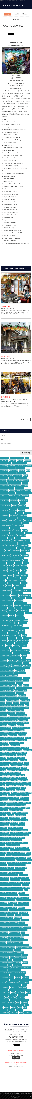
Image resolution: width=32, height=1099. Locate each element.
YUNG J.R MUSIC (5, 957)
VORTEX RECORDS (6, 940)
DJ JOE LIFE (4, 570)
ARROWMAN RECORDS (21, 478)
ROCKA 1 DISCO (5, 830)
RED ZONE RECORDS (20, 815)
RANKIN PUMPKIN (12, 807)
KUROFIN (4, 710)
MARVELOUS (14, 732)
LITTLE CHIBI (13, 720)
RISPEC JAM (19, 827)
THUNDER (4, 915)
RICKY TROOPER (23, 820)
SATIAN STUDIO (19, 847)
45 (8, 458)
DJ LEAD (24, 570)
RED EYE (4, 815)
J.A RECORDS (4, 672)
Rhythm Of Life (14, 820)
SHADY (28, 852)
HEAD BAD (24, 645)
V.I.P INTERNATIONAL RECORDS (8, 935)
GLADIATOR (4, 632)
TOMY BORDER (18, 917)
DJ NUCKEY (4, 577)
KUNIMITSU (26, 707)
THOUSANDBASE (24, 912)
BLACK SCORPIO (5, 510)
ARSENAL (4, 480)
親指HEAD (14, 1007)
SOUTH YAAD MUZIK (15, 880)
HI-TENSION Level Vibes (7, 652)
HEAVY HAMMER (5, 647)
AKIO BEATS (12, 468)
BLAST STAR (22, 510)
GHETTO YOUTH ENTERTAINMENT (9, 630)
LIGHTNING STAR (16, 717)
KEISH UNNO (10, 697)
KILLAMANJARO (15, 700)
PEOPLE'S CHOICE (6, 792)
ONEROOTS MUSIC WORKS (17, 782)
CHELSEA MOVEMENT (6, 540)
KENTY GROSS (24, 697)
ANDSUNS (22, 470)
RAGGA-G (4, 805)
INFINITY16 (20, 667)
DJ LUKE (3, 572)
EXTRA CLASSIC (12, 610)
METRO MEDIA (5, 742)
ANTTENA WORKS (22, 473)
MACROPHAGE (12, 725)
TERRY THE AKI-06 (14, 910)
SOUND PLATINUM (24, 877)
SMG (26, 867)
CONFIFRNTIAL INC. (24, 545)
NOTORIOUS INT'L (23, 777)
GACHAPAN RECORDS (6, 625)
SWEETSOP (4, 902)
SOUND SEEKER (5, 880)
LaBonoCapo (4, 712)
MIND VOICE (4, 750)
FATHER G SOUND (20, 612)
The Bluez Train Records (26, 910)
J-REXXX (22, 670)
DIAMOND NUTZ (5, 560)
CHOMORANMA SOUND (18, 540)
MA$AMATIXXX (25, 722)
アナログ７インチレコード (20, 972)
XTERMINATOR (28, 947)
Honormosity (4, 660)
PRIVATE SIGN (13, 800)
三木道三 (3, 992)
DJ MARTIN (22, 572)
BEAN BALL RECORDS (6, 503)
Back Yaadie (12, 493)
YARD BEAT (18, 950)
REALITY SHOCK (18, 810)
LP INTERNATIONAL (23, 720)
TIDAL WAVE (11, 915)
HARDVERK (25, 642)
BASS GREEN (21, 498)
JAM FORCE (19, 677)
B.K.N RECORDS (19, 488)
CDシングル (4, 535)
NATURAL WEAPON (25, 765)
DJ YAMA (23, 585)
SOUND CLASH (5, 875)
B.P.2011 (12, 490)
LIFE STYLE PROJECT (21, 715)
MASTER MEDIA (5, 737)
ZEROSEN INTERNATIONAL (7, 962)
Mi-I (11, 742)
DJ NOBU (17, 575)
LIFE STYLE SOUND (6, 717)
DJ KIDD (11, 570)
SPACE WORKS (26, 880)
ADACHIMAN (4, 465)
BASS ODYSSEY (23, 500)
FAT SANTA (28, 612)
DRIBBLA (17, 602)
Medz (17, 740)
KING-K (3, 702)
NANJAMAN (20, 762)
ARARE (25, 475)
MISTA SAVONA (13, 750)
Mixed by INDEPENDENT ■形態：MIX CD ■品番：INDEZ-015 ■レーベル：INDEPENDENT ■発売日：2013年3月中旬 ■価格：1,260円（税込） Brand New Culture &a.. (16, 362)
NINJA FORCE (4, 772)
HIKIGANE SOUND (5, 655)
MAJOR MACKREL (5, 732)
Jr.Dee (20, 685)
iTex (17, 670)
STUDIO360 (21, 892)
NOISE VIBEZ (21, 775)
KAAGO (3, 692)
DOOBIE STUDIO (27, 590)
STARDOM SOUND (17, 885)
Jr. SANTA (26, 685)
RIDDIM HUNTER (5, 822)
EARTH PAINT (18, 605)
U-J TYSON (28, 927)
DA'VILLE (8, 550)
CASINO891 (18, 530)
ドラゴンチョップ (25, 982)
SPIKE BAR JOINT (16, 882)
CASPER (25, 530)
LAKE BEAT (12, 712)
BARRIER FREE (5, 498)
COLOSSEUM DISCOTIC (12, 545)
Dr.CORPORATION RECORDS (8, 600)
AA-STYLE (20, 460)
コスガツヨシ (26, 977)
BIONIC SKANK (5, 508)
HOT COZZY (20, 660)
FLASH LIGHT (4, 617)
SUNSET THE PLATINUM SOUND (15, 897)
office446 (21, 780)
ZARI (12, 957)
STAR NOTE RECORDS (6, 887)
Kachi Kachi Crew (11, 692)
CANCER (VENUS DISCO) (7, 525)
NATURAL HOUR (14, 765)
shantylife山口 (10, 855)
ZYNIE (10, 965)
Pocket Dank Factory (6, 797)
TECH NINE (21, 907)
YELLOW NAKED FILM (16, 955)
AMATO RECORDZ (14, 470)
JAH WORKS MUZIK (13, 675)
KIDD (8, 700)
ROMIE (12, 835)
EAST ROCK (4, 607)
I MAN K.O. (4, 667)
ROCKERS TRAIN (5, 832)
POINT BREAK (16, 797)
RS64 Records (25, 835)
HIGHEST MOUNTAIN (25, 652)
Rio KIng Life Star (5, 825)
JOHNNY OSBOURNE (6, 685)
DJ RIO (3, 580)
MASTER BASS (22, 735)
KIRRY (3, 707)
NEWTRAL (18, 767)
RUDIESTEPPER (5, 840)
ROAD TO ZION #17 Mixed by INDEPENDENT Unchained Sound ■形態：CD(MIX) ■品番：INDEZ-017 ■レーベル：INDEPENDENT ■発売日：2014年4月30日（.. (15, 405)
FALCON (3, 612)
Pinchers (21, 795)
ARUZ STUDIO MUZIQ (13, 480)
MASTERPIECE (14, 737)
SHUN (29, 857)
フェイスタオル (14, 987)
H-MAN (3, 642)
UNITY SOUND (5, 932)
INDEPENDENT (12, 667)
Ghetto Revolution (24, 627)
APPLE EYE (10, 475)
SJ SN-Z (16, 865)
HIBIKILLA (16, 652)
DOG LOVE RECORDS (6, 590)
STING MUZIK (11, 890)
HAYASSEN (16, 645)
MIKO (15, 747)
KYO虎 (9, 710)
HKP (24, 657)
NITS (19, 772)
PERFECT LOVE (21, 792)
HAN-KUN (18, 642)
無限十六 (3, 1002)
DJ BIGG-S (10, 565)
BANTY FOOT (26, 495)
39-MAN (3, 458)
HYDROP (26, 662)
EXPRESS (4, 610)
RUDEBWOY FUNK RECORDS (18, 837)
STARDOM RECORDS (6, 885)
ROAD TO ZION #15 (7, 358)
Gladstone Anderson (13, 632)
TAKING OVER (18, 905)
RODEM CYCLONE (26, 832)
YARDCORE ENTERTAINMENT (8, 952)
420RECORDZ (21, 458)
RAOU (28, 807)
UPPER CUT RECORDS (15, 932)
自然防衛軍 (7, 1007)
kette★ (3, 700)
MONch (14, 755)
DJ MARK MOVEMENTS (13, 572)
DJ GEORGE (4, 567)
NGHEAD (10, 770)
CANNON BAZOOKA (19, 525)
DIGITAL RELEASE (6, 443)
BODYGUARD (28, 513)
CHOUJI (27, 540)
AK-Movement (12, 465)
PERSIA (29, 792)
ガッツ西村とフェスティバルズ (8, 977)
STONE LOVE (20, 890)
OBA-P (15, 780)
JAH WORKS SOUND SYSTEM (8, 677)
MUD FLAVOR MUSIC (6, 760)
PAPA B (24, 787)
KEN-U (17, 697)
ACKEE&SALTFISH (17, 463)
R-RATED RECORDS (11, 802)
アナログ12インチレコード (7, 972)
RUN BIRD (19, 840)
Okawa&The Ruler (5, 782)
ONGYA (3, 785)
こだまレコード (15, 967)
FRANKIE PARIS (5, 620)
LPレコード (4, 722)
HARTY (3, 645)
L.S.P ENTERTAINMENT (18, 710)
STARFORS (25, 885)
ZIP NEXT (25, 962)
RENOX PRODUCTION (15, 817)
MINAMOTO (26, 747)
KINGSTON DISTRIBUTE (19, 705)
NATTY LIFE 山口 (5, 765)
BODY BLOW (20, 513)
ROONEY (18, 835)
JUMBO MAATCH (5, 687)
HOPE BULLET (12, 660)
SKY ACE (23, 865)
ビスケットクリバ (5, 987)
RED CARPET (25, 812)
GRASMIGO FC (12, 637)
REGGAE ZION (5, 817)
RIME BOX (22, 822)
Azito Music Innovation (16, 485)
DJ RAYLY (24, 577)
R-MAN (3, 802)
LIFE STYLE (4, 715)
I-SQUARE (4, 665)
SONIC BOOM (12, 872)
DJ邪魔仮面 (11, 587)
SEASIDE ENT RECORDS (24, 850)
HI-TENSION (26, 650)
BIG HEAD (15, 505)
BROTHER (4, 520)
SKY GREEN (4, 867)
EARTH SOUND (27, 605)
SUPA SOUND (4, 900)
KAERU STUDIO (20, 692)
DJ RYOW (9, 580)
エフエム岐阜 (13, 975)
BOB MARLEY (12, 513)
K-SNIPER (24, 690)
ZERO (10, 960)
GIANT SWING (21, 630)
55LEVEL (13, 458)
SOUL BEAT (20, 872)
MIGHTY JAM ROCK (15, 745)
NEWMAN (11, 767)
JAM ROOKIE (27, 677)
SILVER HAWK (20, 860)
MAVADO (22, 737)
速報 (25, 1007)
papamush (4, 790)
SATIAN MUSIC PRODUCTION (13, 845)
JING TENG (19, 682)
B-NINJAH (26, 485)
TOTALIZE (23, 922)
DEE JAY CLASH (16, 555)
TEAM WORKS (14, 907)
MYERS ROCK (23, 760)
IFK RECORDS (27, 665)
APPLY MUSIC (19, 475)
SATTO (27, 847)
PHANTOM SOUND (13, 795)
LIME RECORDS (5, 720)
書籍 (11, 997)
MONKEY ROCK (22, 755)
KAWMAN (15, 695)
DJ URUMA (9, 585)
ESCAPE (29, 607)
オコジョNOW (22, 975)
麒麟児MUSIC (28, 1012)
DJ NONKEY (24, 575)
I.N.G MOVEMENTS (17, 665)
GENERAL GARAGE (18, 625)
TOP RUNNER (4, 922)
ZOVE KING (4, 965)
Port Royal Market (24, 797)
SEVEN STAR (11, 852)
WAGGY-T (4, 942)
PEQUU (13, 792)
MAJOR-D (22, 730)
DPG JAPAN (22, 597)
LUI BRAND (17, 722)
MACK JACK (4, 725)
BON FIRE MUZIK (5, 515)
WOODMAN (19, 947)
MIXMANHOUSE (27, 750)
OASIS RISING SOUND (6, 780)
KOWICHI (9, 707)
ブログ (17, 19)
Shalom (3, 855)
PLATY (27, 795)
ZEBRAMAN (24, 957)
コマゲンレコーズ (5, 980)
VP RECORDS (15, 940)
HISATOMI (19, 657)
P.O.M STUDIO (10, 787)
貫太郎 (20, 1007)
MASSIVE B (4, 735)
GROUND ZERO (27, 637)
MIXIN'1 (20, 750)
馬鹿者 (21, 1012)
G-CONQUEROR (5, 622)
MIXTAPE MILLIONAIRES (7, 752)
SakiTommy (25, 842)
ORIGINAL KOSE (11, 785)
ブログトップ (5, 430)
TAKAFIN (3, 905)
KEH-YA (3, 697)
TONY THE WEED (16, 920)
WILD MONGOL (25, 945)
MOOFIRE (4, 757)
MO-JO (25, 752)
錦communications (5, 1012)
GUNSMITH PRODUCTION (23, 640)
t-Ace (10, 902)
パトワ (24, 985)
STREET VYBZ (14, 892)
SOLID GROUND (21, 870)
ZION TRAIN (18, 962)
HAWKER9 (9, 645)
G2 (17, 622)
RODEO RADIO (5, 835)
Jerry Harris (4, 682)
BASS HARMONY (5, 500)
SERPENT (4, 852)
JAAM (11, 672)
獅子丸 (18, 1002)
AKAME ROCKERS (21, 465)
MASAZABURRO (23, 732)
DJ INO (20, 567)
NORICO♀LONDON (5, 777)
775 (7, 460)
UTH (23, 932)
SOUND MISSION (5, 877)
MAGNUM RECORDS (6, 730)
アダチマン (18, 970)
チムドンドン (28, 980)
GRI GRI (20, 637)
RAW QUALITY (5, 810)
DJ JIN (26, 567)
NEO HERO (4, 767)
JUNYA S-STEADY (27, 687)
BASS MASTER (14, 500)
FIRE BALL (12, 615)
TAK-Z (27, 902)
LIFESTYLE (11, 715)
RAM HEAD (4, 807)
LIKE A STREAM (26, 717)
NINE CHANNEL (25, 770)
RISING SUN (4, 827)
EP (23, 607)
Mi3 (15, 742)
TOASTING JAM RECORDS (7, 917)
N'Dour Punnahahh (5, 762)
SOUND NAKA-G (14, 877)
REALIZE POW (16, 812)
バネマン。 (4, 985)
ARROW (11, 478)
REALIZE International (6, 812)
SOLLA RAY (4, 872)
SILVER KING (28, 860)
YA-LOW (3, 950)
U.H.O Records (20, 930)
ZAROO (17, 957)
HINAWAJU (24, 655)
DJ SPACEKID (23, 580)
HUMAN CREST (5, 662)
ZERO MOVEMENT (18, 960)
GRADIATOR (4, 637)
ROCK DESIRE (14, 830)
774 (2, 460)
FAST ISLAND (10, 612)
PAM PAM (18, 787)
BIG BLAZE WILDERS (6, 505)
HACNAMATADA (10, 642)
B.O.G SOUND (5, 490)
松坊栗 (20, 997)
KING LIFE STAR (24, 702)
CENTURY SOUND (22, 535)
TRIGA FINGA (4, 925)
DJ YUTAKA (4, 587)
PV (27, 800)
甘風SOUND (24, 1002)
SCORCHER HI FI (5, 850)
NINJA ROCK (12, 772)
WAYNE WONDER (5, 945)
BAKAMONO (12, 495)
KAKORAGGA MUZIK (6, 695)
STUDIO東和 (15, 895)
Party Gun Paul (12, 790)
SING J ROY (4, 865)
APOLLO (3, 475)
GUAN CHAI (4, 640)
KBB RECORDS (22, 695)
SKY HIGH (12, 867)
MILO (20, 747)
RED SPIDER (11, 815)
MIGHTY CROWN (5, 745)
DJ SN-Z (15, 580)
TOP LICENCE (25, 920)
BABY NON (28, 490)
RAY (11, 810)
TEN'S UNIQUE (5, 910)
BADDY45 (19, 493)
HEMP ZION (19, 647)
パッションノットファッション (15, 985)
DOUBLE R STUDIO (6, 595)
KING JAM (17, 702)
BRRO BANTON (12, 520)
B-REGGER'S (4, 488)
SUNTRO (26, 897)
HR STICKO (28, 660)
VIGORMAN (26, 935)
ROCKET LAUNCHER (16, 832)
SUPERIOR (12, 900)
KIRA (27, 705)
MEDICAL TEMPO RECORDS (7, 740)
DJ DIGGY (17, 565)
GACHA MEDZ (23, 622)
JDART (27, 680)
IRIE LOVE (4, 670)
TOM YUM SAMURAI (6, 920)
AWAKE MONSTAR (5, 485)
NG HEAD (4, 770)
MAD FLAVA (20, 725)
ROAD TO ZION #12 (7, 308)
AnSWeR (3, 473)
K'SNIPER (17, 690)
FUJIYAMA (18, 620)
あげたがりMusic (18, 965)
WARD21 (20, 942)
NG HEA (24, 767)
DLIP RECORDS (19, 587)
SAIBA (19, 842)
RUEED (12, 840)
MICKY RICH (21, 742)
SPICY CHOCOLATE (6, 882)
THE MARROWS (5, 912)
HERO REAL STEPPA (16, 650)
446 (27, 458)
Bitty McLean (18, 508)
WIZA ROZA (12, 947)
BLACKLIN (26, 508)
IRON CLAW (11, 670)
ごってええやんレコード (25, 967)
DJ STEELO (4, 582)
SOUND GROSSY (23, 875)
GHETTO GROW (15, 627)
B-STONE (12, 488)
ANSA (28, 470)
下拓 (9, 992)
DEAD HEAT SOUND (6, 555)
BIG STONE (22, 505)
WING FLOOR (4, 947)
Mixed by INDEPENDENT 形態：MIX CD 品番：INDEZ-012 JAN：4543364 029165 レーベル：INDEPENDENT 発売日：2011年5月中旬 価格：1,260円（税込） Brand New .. (15, 312)
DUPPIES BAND (5, 605)
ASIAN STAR (4, 483)
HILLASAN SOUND (16, 655)
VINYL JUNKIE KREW (14, 937)
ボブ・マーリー (23, 987)
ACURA (25, 463)
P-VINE (3, 787)
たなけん (11, 970)
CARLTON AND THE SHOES (7, 530)
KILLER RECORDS (25, 700)
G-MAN (12, 622)
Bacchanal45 (4, 493)
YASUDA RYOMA (20, 952)
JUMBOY (13, 687)
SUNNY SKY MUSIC (24, 895)
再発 (18, 992)
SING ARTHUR (19, 862)
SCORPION (13, 850)
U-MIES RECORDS (5, 930)
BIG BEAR (23, 503)
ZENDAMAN (4, 960)
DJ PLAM (18, 577)
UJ (26, 930)
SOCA (8, 870)
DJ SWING (11, 582)
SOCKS (13, 870)
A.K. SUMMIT (13, 460)
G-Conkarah (25, 620)
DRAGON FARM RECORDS (7, 602)
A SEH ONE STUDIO (24, 480)
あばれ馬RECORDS (5, 967)
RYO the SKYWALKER (6, 842)
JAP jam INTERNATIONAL (18, 680)
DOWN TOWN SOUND (6, 597)
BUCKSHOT (20, 520)
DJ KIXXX (18, 570)
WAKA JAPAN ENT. (12, 942)
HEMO (12, 647)
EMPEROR (11, 607)
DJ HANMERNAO (13, 567)
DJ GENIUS (24, 565)
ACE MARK (8, 463)
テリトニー (4, 982)
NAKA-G (13, 762)
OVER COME (19, 785)
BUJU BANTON (28, 520)
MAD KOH (28, 727)
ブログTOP (25, 419)
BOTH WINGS (14, 515)
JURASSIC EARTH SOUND (7, 690)
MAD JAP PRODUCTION (18, 727)
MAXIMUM (28, 737)
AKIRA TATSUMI (21, 468)
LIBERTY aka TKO (21, 712)
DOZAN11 (15, 597)
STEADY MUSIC (17, 887)
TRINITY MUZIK (13, 925)
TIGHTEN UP (26, 915)
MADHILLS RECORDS (6, 727)
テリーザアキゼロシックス (14, 982)
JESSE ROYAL (12, 682)
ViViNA (22, 937)
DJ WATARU (16, 585)
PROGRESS (21, 800)
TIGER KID (18, 915)
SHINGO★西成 (28, 855)
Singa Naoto (10, 862)
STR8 (26, 890)
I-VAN (10, 665)
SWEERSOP (28, 900)
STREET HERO (5, 892)
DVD (2, 439)
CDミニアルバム (12, 535)
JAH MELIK (4, 675)
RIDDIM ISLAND (14, 822)
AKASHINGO (4, 468)
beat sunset (16, 503)
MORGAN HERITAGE (12, 757)
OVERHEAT (27, 785)
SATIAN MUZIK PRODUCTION (8, 847)
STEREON (4, 890)
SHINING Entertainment (6, 857)
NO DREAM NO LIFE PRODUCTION (9, 775)
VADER (19, 935)
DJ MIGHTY (4, 575)
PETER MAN (4, 795)
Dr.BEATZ (29, 597)
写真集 (23, 992)
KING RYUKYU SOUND (6, 705)
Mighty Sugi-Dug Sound (6, 747)
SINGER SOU (27, 862)
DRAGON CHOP (19, 600)
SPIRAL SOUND (26, 882)
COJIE (3, 545)
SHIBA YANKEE (19, 855)
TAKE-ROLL (10, 905)
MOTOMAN (22, 757)
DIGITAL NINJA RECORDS (16, 560)
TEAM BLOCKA (5, 907)
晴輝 (7, 997)
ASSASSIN (18, 483)
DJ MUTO (11, 575)
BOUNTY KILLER (23, 515)
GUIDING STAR (12, 640)
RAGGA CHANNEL (12, 805)
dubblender (24, 602)
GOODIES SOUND (5, 635)
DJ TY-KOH (24, 582)
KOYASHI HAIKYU (17, 707)
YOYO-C (25, 955)
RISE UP (23, 825)
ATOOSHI (25, 483)
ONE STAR (28, 782)
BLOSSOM (4, 513)
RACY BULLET (27, 802)
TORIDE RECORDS (14, 922)
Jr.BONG (15, 685)
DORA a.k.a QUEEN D (6, 592)
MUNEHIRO (15, 760)
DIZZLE (25, 560)
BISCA (12, 508)
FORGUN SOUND (20, 617)
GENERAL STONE (5, 627)
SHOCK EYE (16, 857)
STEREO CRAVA (26, 887)
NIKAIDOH (17, 770)
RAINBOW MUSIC (22, 805)
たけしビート (4, 970)
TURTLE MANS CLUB (23, 925)
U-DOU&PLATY (20, 927)
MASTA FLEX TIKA (13, 735)
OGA (27, 780)
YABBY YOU (10, 950)
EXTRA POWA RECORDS (23, 610)
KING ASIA (9, 702)
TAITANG (21, 902)
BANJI (19, 495)
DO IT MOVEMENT (17, 590)
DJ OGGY (11, 577)
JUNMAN (19, 687)
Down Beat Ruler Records (25, 595)
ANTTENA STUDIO (11, 473)
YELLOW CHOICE (5, 955)
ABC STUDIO (28, 460)
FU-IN (12, 620)
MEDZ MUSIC (23, 740)
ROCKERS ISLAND (24, 830)
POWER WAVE (5, 800)
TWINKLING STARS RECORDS (8, 927)
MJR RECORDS (18, 752)
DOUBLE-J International (18, 592)
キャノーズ (18, 977)
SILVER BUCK (12, 860)
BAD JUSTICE (4, 495)
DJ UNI (3, 585)
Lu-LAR (10, 722)
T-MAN (15, 902)
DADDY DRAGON (16, 550)
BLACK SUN (14, 510)
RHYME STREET (5, 820)
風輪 (17, 1012)
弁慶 (2, 997)
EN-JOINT (18, 607)
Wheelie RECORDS (15, 945)
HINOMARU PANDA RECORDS (8, 657)
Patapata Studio (20, 790)
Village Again (4, 937)
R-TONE (19, 802)
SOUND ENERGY (14, 875)
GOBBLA (22, 632)
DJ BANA (3, 565)
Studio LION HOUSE (6, 895)
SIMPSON (4, 862)
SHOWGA (24, 857)
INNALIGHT (27, 667)
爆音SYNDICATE (11, 1002)
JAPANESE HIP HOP (6, 680)
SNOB (3, 870)
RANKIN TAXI (21, 807)
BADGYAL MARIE (27, 493)
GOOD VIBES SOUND (16, 635)
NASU (27, 762)
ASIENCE (11, 483)
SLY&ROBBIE (19, 867)
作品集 (13, 992)
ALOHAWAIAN (5, 470)
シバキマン (21, 980)
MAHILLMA (15, 730)
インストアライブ (5, 975)
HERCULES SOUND (6, 650)
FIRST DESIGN (20, 615)
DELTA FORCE (25, 555)
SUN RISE (4, 897)
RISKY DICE (11, 827)
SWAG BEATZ (20, 900)
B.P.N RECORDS (20, 490)
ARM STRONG (5, 478)
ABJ (2, 463)
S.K (14, 842)
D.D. (2, 550)
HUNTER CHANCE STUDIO (16, 662)
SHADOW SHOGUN (21, 852)
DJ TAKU (18, 582)
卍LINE (28, 992)
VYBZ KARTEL (24, 940)
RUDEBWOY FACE (5, 837)
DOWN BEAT (14, 595)
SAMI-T (3, 845)
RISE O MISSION (14, 825)
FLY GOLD (12, 617)
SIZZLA (10, 865)
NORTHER (14, 777)
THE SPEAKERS (14, 912)
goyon (24, 635)
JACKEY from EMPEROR (20, 672)
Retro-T (23, 817)
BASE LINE (13, 498)
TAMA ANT (26, 905)
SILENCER (4, 860)
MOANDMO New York (6, 755)
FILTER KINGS (5, 615)
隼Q (12, 1012)
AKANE (29, 465)
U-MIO (13, 930)
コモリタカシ (13, 980)
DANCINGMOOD (25, 550)
